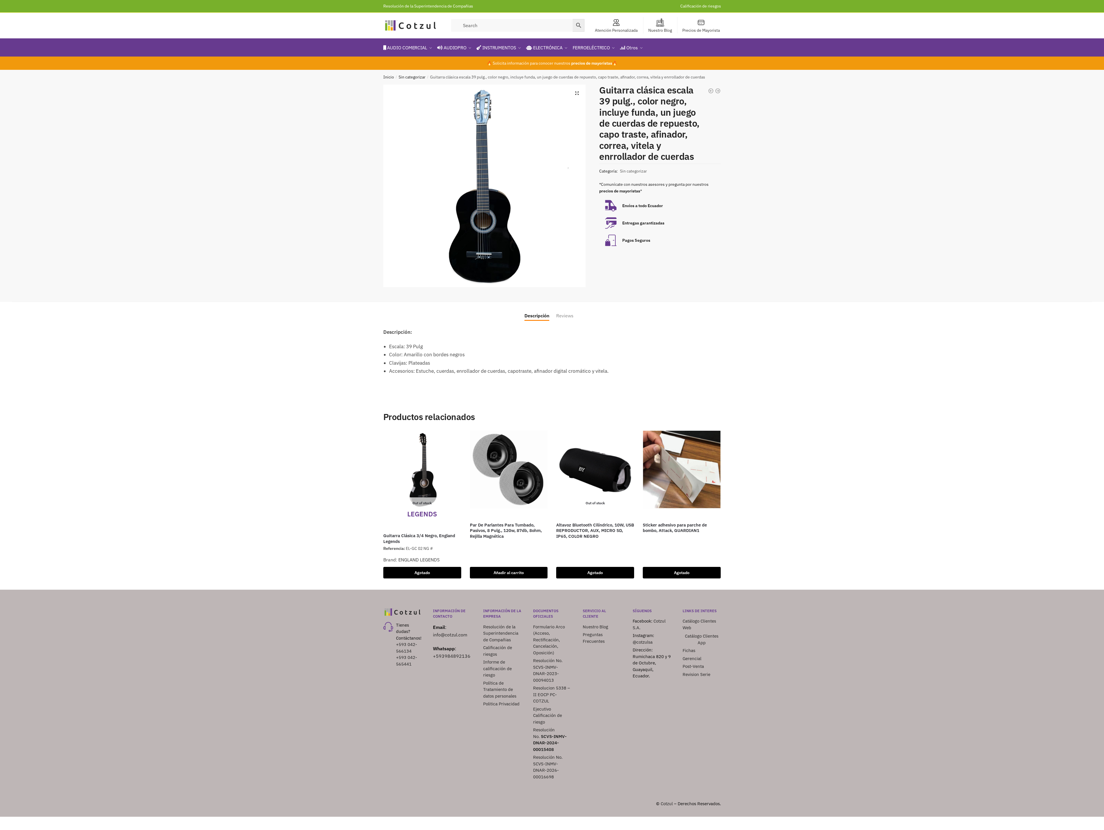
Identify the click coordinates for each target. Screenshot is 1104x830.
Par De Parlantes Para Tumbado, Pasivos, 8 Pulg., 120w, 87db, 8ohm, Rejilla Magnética (506, 530)
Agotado (422, 572)
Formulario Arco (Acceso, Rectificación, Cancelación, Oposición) (549, 639)
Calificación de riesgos (700, 6)
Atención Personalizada (616, 30)
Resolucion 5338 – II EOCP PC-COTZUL (551, 694)
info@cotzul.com (450, 635)
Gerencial (692, 658)
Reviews (565, 315)
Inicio (388, 77)
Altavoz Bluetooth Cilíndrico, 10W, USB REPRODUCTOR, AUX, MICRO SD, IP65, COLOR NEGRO (595, 530)
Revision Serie (696, 674)
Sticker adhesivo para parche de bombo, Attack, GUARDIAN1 (675, 527)
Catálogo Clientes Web (699, 624)
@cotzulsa (643, 642)
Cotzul (667, 803)
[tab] (536, 311)
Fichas (689, 650)
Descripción (536, 315)
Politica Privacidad (502, 704)
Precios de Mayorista (701, 30)
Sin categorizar (412, 77)
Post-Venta (693, 666)
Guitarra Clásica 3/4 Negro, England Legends (419, 538)
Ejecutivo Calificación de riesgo (547, 715)
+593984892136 (451, 656)
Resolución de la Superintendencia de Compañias (428, 6)
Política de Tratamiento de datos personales (499, 689)
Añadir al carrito (509, 572)
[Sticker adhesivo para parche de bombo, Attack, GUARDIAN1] (682, 470)
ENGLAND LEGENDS (419, 560)
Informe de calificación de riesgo (497, 668)
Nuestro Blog (660, 30)
